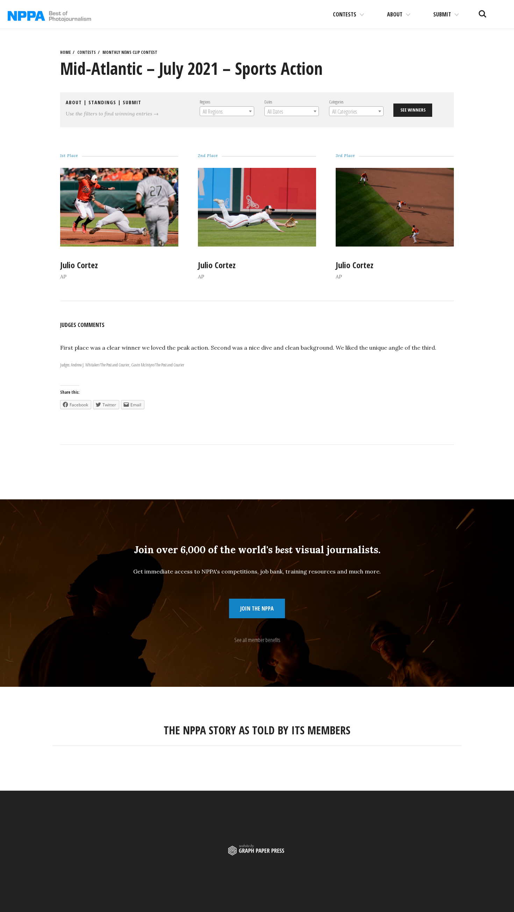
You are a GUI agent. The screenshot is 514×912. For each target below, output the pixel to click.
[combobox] (227, 111)
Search (482, 11)
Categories (336, 102)
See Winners (413, 110)
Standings (102, 102)
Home (65, 52)
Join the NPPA (257, 608)
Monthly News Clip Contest (129, 52)
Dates (268, 102)
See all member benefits (257, 640)
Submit (442, 14)
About (394, 14)
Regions (205, 102)
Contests (344, 14)
